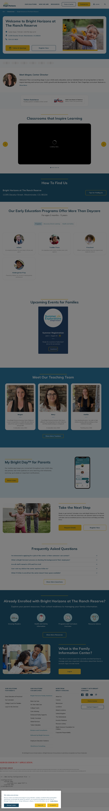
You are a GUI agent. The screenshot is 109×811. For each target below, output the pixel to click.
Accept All (53, 805)
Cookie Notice (54, 801)
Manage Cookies (11, 805)
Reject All (40, 805)
